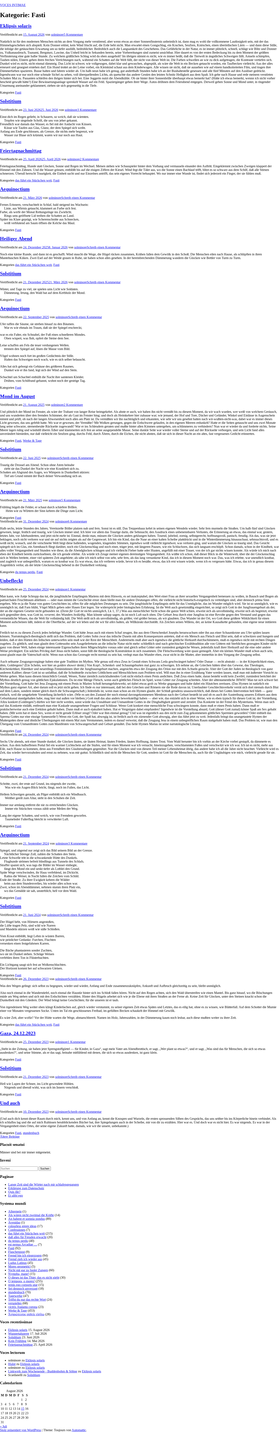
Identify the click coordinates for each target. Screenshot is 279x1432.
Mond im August (17, 396)
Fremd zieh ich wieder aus (25, 1259)
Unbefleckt (11, 580)
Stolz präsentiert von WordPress (20, 1430)
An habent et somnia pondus (26, 1218)
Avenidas (14, 1222)
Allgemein (15, 1211)
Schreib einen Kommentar (78, 197)
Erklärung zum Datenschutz (26, 1188)
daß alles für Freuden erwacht (27, 1237)
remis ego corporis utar (23, 1285)
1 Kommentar (77, 589)
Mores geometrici (19, 1266)
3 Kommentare (87, 110)
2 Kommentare (89, 159)
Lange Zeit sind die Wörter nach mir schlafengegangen (43, 1184)
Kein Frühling (17, 1341)
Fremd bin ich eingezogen (25, 1255)
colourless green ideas (22, 1226)
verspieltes (15, 1303)
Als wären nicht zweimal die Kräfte (31, 1215)
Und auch (10, 1103)
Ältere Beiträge (10, 1136)
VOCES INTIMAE (13, 5)
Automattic (79, 1430)
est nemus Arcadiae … (22, 1244)
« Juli (3, 1426)
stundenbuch (31, 1133)
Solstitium (10, 101)
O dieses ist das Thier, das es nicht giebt (33, 1277)
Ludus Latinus (17, 1263)
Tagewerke (15, 1296)
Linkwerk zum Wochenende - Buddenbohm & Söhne (42, 1371)
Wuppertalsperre (18, 1333)
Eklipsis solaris (15, 26)
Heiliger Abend (16, 238)
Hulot (12, 1364)
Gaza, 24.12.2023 (18, 1033)
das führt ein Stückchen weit (33, 180)
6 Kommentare (77, 521)
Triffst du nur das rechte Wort (27, 1299)
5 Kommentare (73, 34)
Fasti (18, 92)
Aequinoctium (15, 189)
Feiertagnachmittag (20, 150)
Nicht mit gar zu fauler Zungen (28, 1270)
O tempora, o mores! (21, 1281)
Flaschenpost (16, 1252)
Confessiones (16, 1230)
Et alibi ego (15, 1195)
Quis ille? (14, 1192)
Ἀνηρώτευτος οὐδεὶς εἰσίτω (26, 1314)
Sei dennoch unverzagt (23, 1288)
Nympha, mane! (18, 1274)
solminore (57, 34)
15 (22, 1408)
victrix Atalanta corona (22, 1307)
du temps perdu (25, 572)
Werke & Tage (32, 440)
